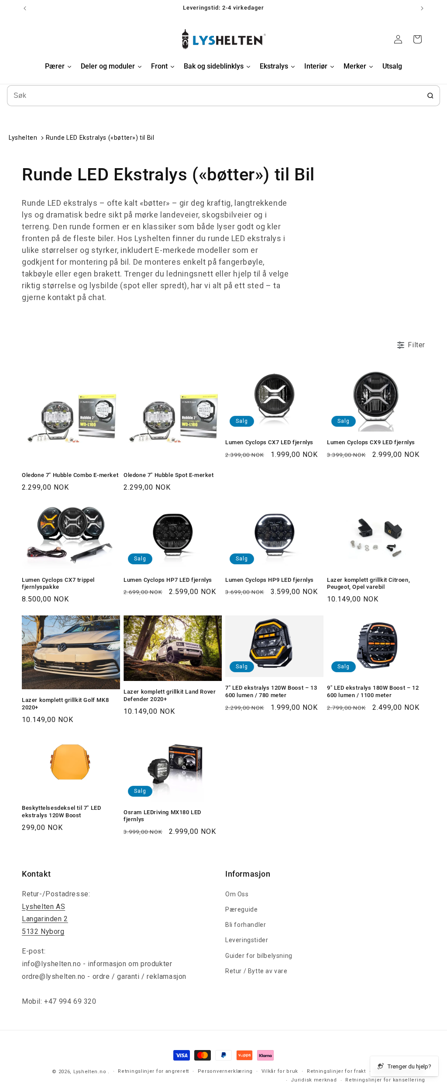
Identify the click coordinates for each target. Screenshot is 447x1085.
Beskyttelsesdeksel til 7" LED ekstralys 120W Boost (61, 812)
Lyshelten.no (89, 1072)
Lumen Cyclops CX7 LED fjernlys (269, 442)
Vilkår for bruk (280, 1071)
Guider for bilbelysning (258, 955)
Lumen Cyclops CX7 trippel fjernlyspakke (58, 584)
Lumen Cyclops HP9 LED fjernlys (269, 580)
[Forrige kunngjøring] (24, 8)
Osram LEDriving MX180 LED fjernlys (162, 816)
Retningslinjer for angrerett (153, 1071)
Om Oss (237, 894)
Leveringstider (246, 939)
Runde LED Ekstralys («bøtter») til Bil (100, 137)
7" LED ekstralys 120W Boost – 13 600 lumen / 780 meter (271, 691)
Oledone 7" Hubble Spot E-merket (169, 475)
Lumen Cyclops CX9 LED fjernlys (371, 442)
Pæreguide (241, 909)
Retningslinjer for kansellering (385, 1080)
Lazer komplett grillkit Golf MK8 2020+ (65, 704)
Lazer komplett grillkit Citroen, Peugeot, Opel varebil (368, 584)
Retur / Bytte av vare (256, 971)
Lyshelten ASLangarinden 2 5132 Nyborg (45, 919)
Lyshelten (23, 137)
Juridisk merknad (314, 1080)
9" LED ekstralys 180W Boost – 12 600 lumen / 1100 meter (373, 691)
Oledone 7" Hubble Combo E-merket (70, 475)
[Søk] (430, 96)
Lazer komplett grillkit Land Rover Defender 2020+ (170, 695)
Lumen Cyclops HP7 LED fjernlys (168, 580)
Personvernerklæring (225, 1071)
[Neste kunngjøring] (422, 8)
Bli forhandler (245, 924)
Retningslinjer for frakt (336, 1071)
